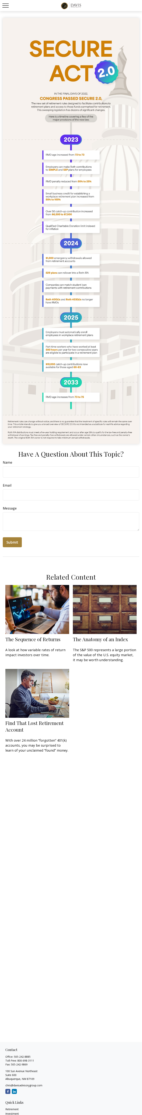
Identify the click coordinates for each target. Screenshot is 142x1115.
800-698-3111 (25, 1060)
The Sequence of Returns (32, 639)
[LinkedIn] (14, 1091)
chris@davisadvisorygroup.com (23, 1085)
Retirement (12, 1109)
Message (10, 508)
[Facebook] (7, 1091)
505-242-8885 (22, 1056)
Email (7, 485)
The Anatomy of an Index (100, 639)
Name (7, 462)
